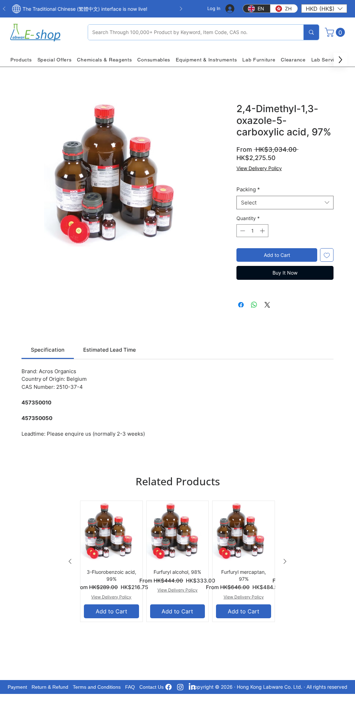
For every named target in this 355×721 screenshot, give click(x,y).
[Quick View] (111, 532)
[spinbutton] (252, 231)
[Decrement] (241, 231)
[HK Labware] (180, 687)
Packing (248, 189)
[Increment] (263, 231)
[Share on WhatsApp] (254, 305)
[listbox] (324, 8)
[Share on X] (267, 305)
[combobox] (285, 202)
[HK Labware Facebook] (168, 687)
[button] (324, 8)
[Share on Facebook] (241, 305)
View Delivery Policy (259, 168)
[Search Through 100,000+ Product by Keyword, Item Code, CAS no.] (311, 32)
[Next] (181, 9)
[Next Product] (285, 561)
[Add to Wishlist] (327, 255)
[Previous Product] (70, 561)
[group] (177, 561)
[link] (47, 349)
